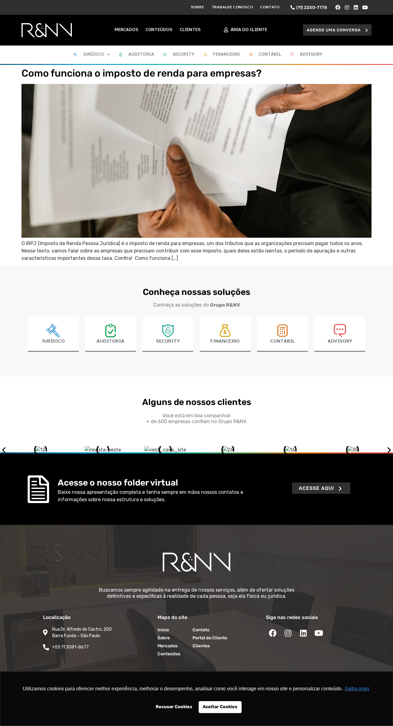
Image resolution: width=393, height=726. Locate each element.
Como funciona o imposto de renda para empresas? (141, 73)
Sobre (197, 7)
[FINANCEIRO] (225, 330)
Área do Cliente (249, 30)
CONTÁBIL (282, 341)
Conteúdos (159, 30)
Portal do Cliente (210, 638)
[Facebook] (338, 7)
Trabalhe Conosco (232, 7)
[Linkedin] (356, 7)
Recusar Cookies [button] (174, 706)
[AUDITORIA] (110, 330)
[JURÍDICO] (53, 330)
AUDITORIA (110, 341)
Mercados (126, 30)
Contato (269, 7)
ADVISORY (340, 341)
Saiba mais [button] (357, 689)
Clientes (190, 30)
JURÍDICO (53, 341)
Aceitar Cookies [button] (220, 706)
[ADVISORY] (340, 330)
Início (163, 630)
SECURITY (168, 341)
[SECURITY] (168, 330)
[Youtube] (365, 7)
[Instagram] (347, 7)
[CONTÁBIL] (282, 330)
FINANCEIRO (225, 341)
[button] (337, 30)
